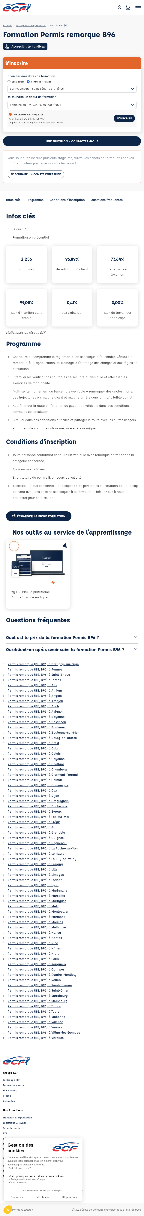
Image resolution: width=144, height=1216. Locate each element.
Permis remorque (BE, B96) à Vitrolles (36, 1038)
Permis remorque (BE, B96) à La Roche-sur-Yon (43, 848)
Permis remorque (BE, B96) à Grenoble (36, 832)
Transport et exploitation (31, 25)
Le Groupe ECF (11, 1079)
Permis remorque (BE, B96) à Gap (32, 827)
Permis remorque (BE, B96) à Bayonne (36, 717)
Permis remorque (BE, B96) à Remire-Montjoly (42, 975)
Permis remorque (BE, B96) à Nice (33, 943)
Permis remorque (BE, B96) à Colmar (35, 780)
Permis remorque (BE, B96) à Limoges (36, 875)
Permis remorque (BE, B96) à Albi (32, 685)
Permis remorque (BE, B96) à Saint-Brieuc (39, 675)
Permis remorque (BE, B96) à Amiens (35, 690)
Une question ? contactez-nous (72, 141)
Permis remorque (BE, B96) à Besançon (37, 722)
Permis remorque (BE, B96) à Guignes (36, 838)
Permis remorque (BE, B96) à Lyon (33, 885)
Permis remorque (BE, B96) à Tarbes (34, 680)
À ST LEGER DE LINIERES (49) (27, 118)
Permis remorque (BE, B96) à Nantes (35, 938)
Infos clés (13, 200)
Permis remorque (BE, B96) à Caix (33, 748)
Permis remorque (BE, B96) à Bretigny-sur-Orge (43, 664)
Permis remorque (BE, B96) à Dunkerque (38, 806)
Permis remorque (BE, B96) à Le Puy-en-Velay (42, 859)
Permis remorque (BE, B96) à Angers (35, 696)
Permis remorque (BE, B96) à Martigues (37, 901)
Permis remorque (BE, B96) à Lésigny (35, 864)
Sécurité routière (13, 1128)
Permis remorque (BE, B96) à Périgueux (37, 964)
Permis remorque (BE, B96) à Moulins (35, 922)
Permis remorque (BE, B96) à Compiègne (38, 785)
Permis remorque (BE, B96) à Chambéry (37, 769)
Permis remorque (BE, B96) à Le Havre (36, 853)
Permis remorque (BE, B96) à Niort (33, 953)
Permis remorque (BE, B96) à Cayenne (36, 759)
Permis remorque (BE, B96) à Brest (33, 743)
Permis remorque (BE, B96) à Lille (33, 869)
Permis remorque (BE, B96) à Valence (35, 1022)
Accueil (7, 25)
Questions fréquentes (107, 200)
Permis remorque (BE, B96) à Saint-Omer (38, 990)
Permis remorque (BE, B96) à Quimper (36, 969)
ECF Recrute (10, 1090)
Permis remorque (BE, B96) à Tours (33, 1011)
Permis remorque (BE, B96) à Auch (33, 706)
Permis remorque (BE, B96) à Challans (36, 764)
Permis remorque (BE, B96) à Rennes (35, 669)
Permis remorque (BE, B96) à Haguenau (37, 843)
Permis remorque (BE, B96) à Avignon (36, 711)
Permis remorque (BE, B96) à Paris (33, 959)
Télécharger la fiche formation (38, 516)
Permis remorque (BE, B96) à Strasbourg (37, 1001)
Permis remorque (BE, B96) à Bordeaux (37, 727)
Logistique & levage (15, 1122)
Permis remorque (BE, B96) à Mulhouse (37, 927)
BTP (5, 1133)
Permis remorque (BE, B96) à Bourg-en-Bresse (42, 738)
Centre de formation (41, 81)
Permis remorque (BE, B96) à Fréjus (34, 822)
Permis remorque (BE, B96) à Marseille (36, 896)
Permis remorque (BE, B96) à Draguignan (38, 801)
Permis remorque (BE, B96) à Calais (34, 753)
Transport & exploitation (17, 1117)
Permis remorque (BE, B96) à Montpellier (38, 911)
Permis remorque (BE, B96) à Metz (33, 906)
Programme (35, 200)
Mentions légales (22, 1209)
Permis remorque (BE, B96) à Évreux (35, 811)
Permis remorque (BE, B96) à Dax (32, 790)
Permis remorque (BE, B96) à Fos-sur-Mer (38, 817)
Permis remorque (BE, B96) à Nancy (34, 932)
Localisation (18, 81)
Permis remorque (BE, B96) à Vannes (35, 1027)
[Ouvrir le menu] (138, 7)
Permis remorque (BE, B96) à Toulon (34, 1006)
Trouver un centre (13, 1085)
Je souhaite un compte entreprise (36, 174)
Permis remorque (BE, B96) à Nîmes (34, 948)
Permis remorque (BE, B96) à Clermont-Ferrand (43, 775)
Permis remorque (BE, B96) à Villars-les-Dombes (44, 1032)
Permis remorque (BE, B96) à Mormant (36, 917)
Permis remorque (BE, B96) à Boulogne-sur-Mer (43, 732)
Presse (7, 1095)
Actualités (9, 1100)
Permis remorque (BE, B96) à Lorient (35, 880)
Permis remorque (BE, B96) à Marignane (37, 890)
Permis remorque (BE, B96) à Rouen (34, 980)
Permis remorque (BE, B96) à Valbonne (36, 1017)
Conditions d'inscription (67, 200)
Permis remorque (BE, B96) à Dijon (33, 796)
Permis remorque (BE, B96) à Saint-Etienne (40, 985)
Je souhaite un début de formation (32, 97)
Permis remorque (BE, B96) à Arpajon (35, 701)
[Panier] (127, 7)
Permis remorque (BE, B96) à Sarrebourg (38, 996)
